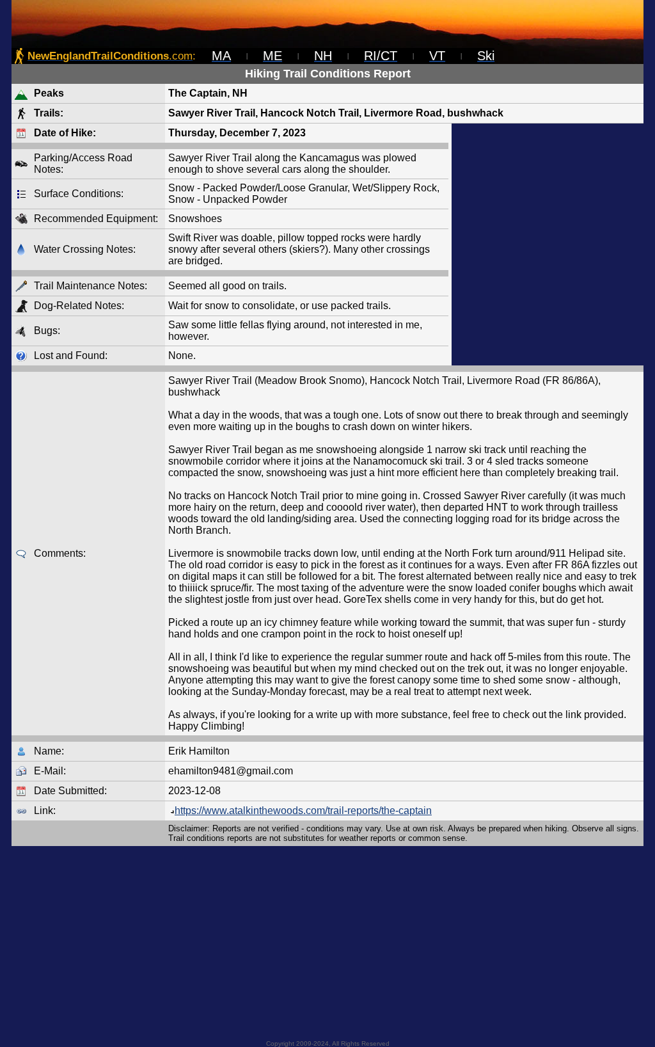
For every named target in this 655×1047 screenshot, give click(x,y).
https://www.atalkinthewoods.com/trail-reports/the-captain (303, 810)
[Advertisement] (547, 244)
